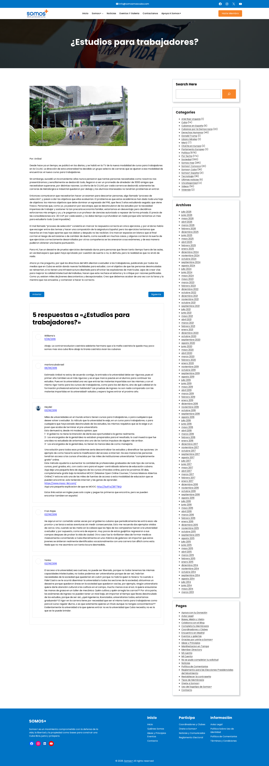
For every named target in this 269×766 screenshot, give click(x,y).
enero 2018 (187, 440)
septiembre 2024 (190, 262)
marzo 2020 (187, 356)
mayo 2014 (187, 588)
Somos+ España (190, 172)
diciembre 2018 (189, 403)
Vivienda (186, 189)
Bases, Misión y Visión (192, 619)
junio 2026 (186, 215)
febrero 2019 (188, 396)
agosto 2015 (187, 538)
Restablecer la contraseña (196, 676)
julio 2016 (186, 501)
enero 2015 (187, 561)
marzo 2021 (187, 322)
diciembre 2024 (190, 252)
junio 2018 (186, 423)
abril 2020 (186, 353)
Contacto (186, 690)
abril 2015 (186, 551)
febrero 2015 (188, 558)
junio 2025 (186, 235)
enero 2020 (187, 363)
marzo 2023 (187, 282)
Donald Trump (189, 135)
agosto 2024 (188, 265)
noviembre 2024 (190, 255)
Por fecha (186, 156)
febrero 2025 (188, 245)
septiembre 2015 (190, 535)
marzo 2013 (187, 592)
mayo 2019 (187, 386)
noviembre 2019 (190, 366)
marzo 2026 (187, 225)
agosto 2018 (187, 417)
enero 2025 (187, 248)
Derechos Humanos (192, 132)
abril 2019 (186, 390)
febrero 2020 (188, 359)
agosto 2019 (187, 376)
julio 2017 (186, 460)
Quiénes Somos (155, 728)
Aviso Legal (187, 616)
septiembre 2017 (190, 454)
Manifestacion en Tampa (195, 646)
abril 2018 (186, 430)
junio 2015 (186, 545)
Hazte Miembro (230, 13)
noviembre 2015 (190, 528)
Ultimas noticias (190, 179)
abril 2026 (186, 221)
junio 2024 (186, 272)
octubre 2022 (188, 292)
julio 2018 (186, 420)
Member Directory (191, 649)
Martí (184, 142)
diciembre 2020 (190, 333)
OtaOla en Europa (191, 146)
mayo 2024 (187, 275)
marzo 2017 (187, 474)
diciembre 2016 (189, 484)
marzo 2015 (187, 555)
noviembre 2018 (190, 407)
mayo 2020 (187, 349)
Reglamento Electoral (191, 737)
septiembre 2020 (190, 339)
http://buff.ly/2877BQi (109, 486)
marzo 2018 (187, 434)
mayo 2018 (187, 427)
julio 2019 (186, 380)
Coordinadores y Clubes (194, 629)
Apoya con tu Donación (194, 612)
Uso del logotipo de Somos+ (196, 686)
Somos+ (37, 721)
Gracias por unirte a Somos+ (197, 639)
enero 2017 (187, 481)
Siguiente (156, 294)
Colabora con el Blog (192, 622)
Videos (185, 186)
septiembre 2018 (190, 413)
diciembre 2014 (189, 565)
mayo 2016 (187, 508)
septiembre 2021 (190, 306)
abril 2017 (186, 471)
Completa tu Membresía (195, 626)
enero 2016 (187, 521)
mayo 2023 (187, 279)
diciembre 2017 (189, 444)
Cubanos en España (192, 125)
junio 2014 (186, 585)
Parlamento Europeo (192, 149)
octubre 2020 (188, 336)
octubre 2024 (188, 258)
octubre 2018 (188, 410)
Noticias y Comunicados (192, 733)
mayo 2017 (187, 467)
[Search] (229, 94)
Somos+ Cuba (189, 169)
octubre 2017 (188, 450)
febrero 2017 (188, 477)
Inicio (150, 724)
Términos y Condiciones (223, 740)
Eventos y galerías (191, 636)
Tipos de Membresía (192, 680)
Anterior (36, 294)
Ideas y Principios (190, 643)
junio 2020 (186, 346)
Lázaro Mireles (189, 139)
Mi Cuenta (187, 656)
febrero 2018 (188, 437)
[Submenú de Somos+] (102, 13)
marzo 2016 (187, 514)
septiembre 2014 (190, 575)
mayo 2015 (187, 548)
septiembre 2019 (190, 373)
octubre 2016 (188, 491)
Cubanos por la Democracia (197, 129)
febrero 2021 (188, 326)
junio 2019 (186, 383)
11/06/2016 (50, 339)
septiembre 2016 (190, 494)
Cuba (184, 122)
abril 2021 (186, 319)
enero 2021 (187, 329)
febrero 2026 (188, 228)
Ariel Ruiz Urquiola (191, 119)
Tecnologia (187, 176)
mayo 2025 (187, 238)
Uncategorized (189, 183)
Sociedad (186, 159)
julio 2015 (186, 541)
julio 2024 (186, 269)
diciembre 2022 (189, 289)
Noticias (185, 663)
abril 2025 (186, 242)
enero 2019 (187, 400)
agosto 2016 (187, 497)
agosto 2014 (188, 578)
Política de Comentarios (194, 666)
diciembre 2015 (189, 524)
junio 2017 (186, 464)
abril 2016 (186, 511)
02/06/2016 (50, 514)
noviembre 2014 (190, 568)
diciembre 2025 (190, 232)
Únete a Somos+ (190, 683)
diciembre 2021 (189, 296)
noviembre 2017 (190, 447)
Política (185, 152)
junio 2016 (186, 504)
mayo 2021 (187, 316)
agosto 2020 (188, 343)
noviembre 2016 (190, 487)
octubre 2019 (188, 370)
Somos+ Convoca (191, 166)
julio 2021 (186, 309)
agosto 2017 (187, 457)
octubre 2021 (188, 302)
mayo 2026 (187, 218)
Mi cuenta (186, 653)
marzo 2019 (187, 393)
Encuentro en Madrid (192, 632)
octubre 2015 (188, 531)
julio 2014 (186, 582)
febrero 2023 (188, 285)
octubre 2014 (188, 572)
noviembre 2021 (190, 299)
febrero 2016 (188, 518)
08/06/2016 (50, 368)
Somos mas (187, 162)
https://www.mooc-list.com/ (60, 483)
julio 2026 (186, 211)
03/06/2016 (50, 410)
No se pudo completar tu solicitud (199, 659)
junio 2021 (186, 312)
